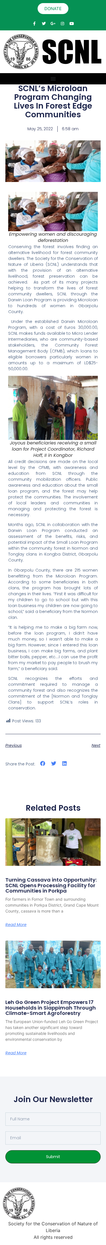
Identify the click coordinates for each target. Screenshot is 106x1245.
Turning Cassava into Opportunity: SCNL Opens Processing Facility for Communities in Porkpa (51, 885)
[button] (43, 763)
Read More (16, 925)
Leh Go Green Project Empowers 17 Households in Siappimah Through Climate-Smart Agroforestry (50, 1008)
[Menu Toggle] (53, 79)
